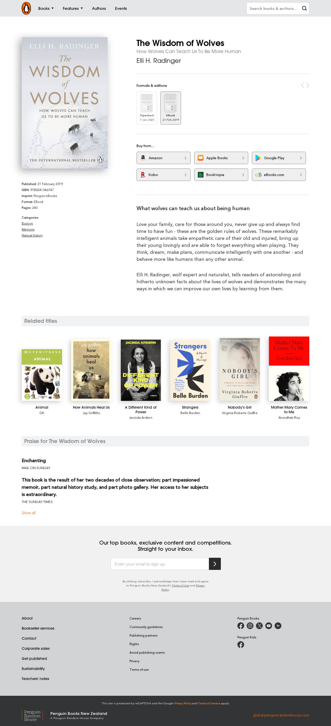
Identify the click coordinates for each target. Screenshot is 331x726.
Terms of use (139, 669)
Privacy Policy (182, 703)
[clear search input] (304, 9)
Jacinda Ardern (140, 417)
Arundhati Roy (289, 417)
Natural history (32, 235)
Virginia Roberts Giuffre (240, 412)
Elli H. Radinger (159, 60)
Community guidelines (146, 626)
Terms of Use (180, 585)
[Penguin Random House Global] (36, 715)
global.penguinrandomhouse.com (281, 715)
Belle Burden (190, 412)
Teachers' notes (35, 678)
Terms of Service (209, 703)
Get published (34, 658)
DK (42, 412)
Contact (29, 638)
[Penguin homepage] (26, 8)
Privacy (134, 661)
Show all (28, 512)
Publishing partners (143, 635)
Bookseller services (38, 628)
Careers (135, 618)
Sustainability (33, 668)
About (27, 618)
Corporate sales (36, 648)
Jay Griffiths (91, 412)
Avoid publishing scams (147, 652)
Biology (27, 223)
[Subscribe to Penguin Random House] (215, 564)
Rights (134, 643)
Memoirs (28, 229)
